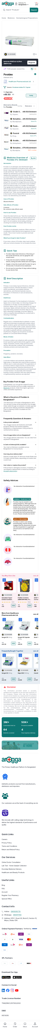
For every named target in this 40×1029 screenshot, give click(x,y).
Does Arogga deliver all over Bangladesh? (17, 435)
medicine (6, 388)
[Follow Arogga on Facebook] (7, 990)
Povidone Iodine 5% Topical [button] (21, 87)
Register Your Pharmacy (10, 895)
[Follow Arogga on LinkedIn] (3, 990)
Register (32, 62)
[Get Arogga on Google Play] (6, 977)
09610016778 (15, 911)
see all (35, 576)
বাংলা (34, 158)
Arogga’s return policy (10, 471)
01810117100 (17, 915)
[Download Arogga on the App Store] (17, 977)
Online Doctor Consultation (11, 862)
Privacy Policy (7, 843)
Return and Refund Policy (11, 849)
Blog (3, 885)
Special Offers (7, 899)
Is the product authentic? (11, 422)
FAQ (3, 888)
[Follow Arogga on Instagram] (12, 990)
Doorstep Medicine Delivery (12, 869)
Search (34, 10)
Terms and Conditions (9, 846)
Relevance (28, 106)
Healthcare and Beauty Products (13, 872)
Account (4, 892)
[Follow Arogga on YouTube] (16, 990)
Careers (4, 839)
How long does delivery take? (13, 454)
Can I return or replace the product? (15, 465)
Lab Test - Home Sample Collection (14, 866)
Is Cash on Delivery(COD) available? (15, 444)
